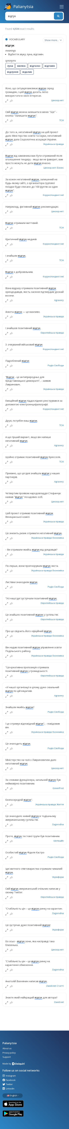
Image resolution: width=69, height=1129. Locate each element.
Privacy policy (9, 1052)
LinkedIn (9, 1088)
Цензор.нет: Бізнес (54, 167)
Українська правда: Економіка (47, 537)
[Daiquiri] (19, 1064)
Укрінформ (58, 876)
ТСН (61, 120)
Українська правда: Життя (49, 804)
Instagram (10, 1075)
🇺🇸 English (12, 1095)
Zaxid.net (59, 1002)
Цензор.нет (57, 100)
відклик (27, 71)
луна (10, 65)
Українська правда (53, 144)
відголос (35, 65)
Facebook (10, 1080)
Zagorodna (58, 824)
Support (7, 1056)
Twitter (9, 1084)
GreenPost (58, 788)
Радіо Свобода (56, 365)
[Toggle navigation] (61, 6)
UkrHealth (58, 840)
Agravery (59, 300)
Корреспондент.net (53, 195)
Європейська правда (52, 332)
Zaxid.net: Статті (55, 985)
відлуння (12, 71)
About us (7, 1048)
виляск (21, 65)
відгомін (50, 65)
